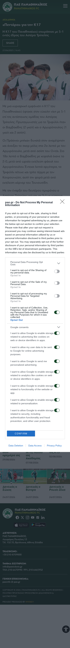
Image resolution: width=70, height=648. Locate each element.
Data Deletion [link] (15, 445)
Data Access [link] (35, 445)
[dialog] (35, 324)
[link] (63, 202)
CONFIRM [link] (21, 433)
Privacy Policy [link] (54, 445)
